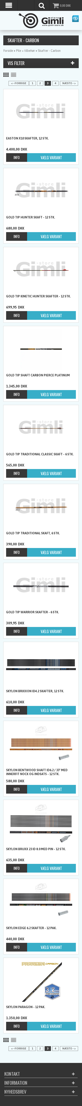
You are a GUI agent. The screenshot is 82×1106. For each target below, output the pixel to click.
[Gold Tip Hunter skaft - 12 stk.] (41, 191)
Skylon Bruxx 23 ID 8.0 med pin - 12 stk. (36, 849)
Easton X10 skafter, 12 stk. (27, 138)
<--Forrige (18, 83)
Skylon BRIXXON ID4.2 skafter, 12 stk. (35, 691)
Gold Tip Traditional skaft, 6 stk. (33, 533)
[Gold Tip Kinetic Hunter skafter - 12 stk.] (41, 270)
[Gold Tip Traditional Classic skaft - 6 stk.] (41, 428)
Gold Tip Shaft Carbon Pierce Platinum (38, 375)
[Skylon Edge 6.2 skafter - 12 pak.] (41, 902)
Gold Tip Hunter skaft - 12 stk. (30, 217)
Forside (8, 50)
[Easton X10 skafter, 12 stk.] (41, 112)
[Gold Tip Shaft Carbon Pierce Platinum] (41, 349)
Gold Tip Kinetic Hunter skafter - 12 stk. (38, 296)
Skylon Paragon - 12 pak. (25, 1007)
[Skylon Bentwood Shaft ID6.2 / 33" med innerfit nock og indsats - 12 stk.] (41, 744)
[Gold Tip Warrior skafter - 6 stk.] (41, 586)
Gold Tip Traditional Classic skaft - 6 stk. (40, 454)
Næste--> (69, 83)
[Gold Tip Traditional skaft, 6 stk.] (41, 507)
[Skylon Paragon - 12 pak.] (41, 981)
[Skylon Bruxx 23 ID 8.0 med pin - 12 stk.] (41, 823)
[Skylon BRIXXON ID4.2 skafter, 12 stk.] (41, 665)
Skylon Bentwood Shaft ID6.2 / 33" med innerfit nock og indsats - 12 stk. (37, 772)
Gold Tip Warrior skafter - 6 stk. (32, 612)
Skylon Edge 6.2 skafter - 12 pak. (31, 928)
